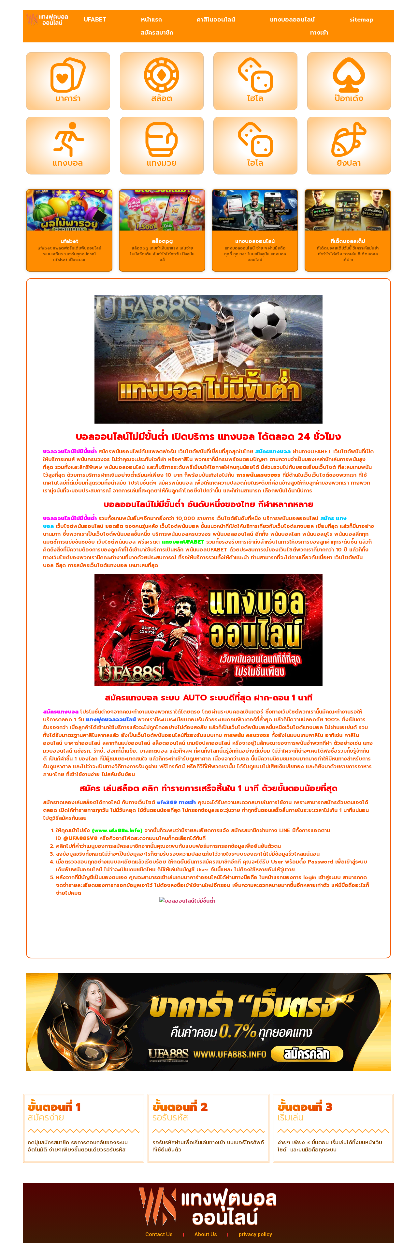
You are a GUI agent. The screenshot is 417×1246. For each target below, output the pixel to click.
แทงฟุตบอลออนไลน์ (111, 720)
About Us (205, 1234)
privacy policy (255, 1234)
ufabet (69, 241)
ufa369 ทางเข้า (176, 802)
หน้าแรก (151, 19)
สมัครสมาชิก (156, 32)
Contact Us (159, 1234)
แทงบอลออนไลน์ (292, 19)
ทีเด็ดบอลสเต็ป (348, 241)
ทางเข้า (319, 32)
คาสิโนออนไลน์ (216, 19)
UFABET (95, 19)
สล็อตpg (162, 241)
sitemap (361, 19)
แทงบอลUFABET (183, 542)
